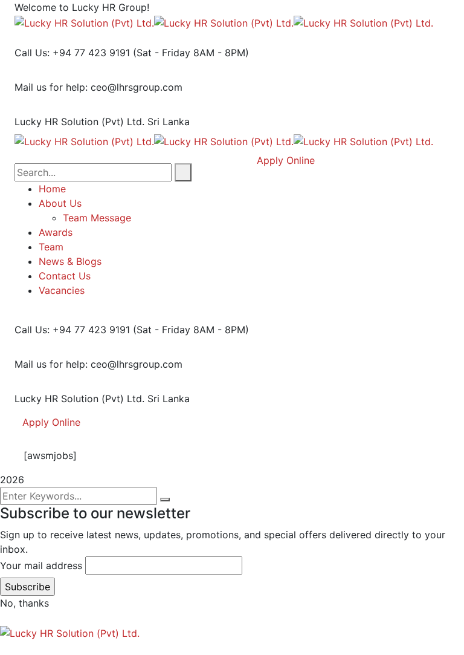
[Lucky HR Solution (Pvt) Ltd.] (84, 22)
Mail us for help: (51, 87)
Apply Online (51, 422)
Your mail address (41, 565)
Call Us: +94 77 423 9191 (72, 53)
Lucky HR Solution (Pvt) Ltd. (79, 122)
